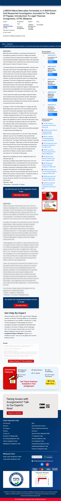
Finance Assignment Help (10, 441)
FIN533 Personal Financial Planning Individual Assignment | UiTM (49, 132)
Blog (33, 423)
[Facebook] (42, 464)
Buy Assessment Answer (39, 426)
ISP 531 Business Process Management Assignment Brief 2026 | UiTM (49, 145)
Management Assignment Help (11, 443)
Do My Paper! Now (50, 382)
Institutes (34, 431)
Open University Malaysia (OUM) (40, 433)
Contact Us (6, 433)
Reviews (5, 431)
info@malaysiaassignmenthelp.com (43, 461)
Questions (10, 44)
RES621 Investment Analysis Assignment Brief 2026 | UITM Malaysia (49, 151)
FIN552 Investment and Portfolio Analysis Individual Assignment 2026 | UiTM (49, 171)
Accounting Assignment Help (11, 438)
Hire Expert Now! (21, 305)
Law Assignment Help (38, 441)
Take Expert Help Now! (21, 195)
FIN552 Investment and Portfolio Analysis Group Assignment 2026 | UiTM (49, 178)
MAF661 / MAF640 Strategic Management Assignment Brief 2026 (48, 138)
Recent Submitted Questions (40, 428)
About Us (5, 426)
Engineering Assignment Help (40, 446)
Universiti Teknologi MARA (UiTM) (8, 26)
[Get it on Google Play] (42, 408)
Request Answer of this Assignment (21, 361)
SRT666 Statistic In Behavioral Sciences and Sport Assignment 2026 (48, 158)
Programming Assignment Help (40, 443)
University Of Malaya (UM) (10, 436)
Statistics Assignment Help (39, 449)
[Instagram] (47, 464)
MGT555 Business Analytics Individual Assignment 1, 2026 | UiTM (49, 165)
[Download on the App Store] (42, 405)
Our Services (6, 423)
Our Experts (6, 428)
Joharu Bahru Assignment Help (11, 459)
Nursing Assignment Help (39, 438)
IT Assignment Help (37, 436)
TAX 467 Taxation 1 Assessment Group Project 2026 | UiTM (49, 125)
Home (3, 44)
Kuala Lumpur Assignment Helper (12, 456)
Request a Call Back (14, 413)
